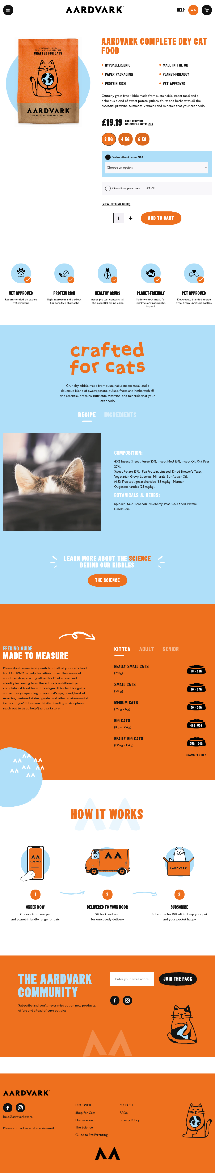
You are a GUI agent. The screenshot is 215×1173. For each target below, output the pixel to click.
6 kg (142, 139)
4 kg (125, 139)
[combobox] (156, 167)
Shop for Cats (85, 1113)
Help (181, 10)
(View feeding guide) (116, 204)
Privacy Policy (130, 1120)
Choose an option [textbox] (120, 167)
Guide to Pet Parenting (91, 1135)
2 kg (109, 139)
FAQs (124, 1113)
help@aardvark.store (18, 1117)
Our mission (84, 1120)
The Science (107, 580)
